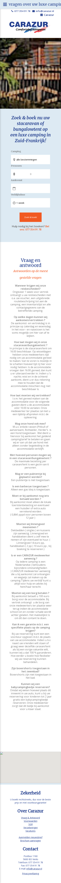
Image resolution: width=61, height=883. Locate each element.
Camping (16, 151)
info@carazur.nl (45, 11)
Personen (16, 165)
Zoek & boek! (30, 217)
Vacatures (30, 830)
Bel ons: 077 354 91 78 (34, 228)
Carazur (49, 15)
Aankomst (16, 180)
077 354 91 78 (22, 11)
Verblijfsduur (18, 194)
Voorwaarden (30, 820)
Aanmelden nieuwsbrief (30, 837)
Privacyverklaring (30, 873)
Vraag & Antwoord (30, 817)
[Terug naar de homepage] (30, 27)
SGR (30, 824)
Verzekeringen (30, 827)
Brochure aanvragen (30, 840)
